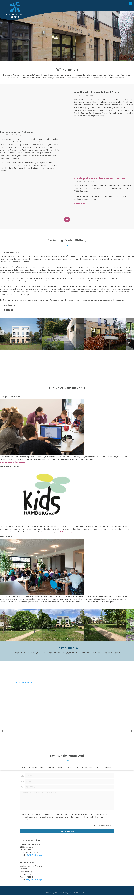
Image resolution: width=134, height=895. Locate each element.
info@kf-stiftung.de (23, 682)
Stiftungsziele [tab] (12, 252)
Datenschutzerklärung (105, 825)
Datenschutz (86, 892)
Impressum (74, 892)
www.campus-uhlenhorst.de (12, 462)
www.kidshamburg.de (65, 532)
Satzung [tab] (8, 309)
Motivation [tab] (10, 305)
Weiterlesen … (80, 203)
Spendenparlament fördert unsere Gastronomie (100, 178)
